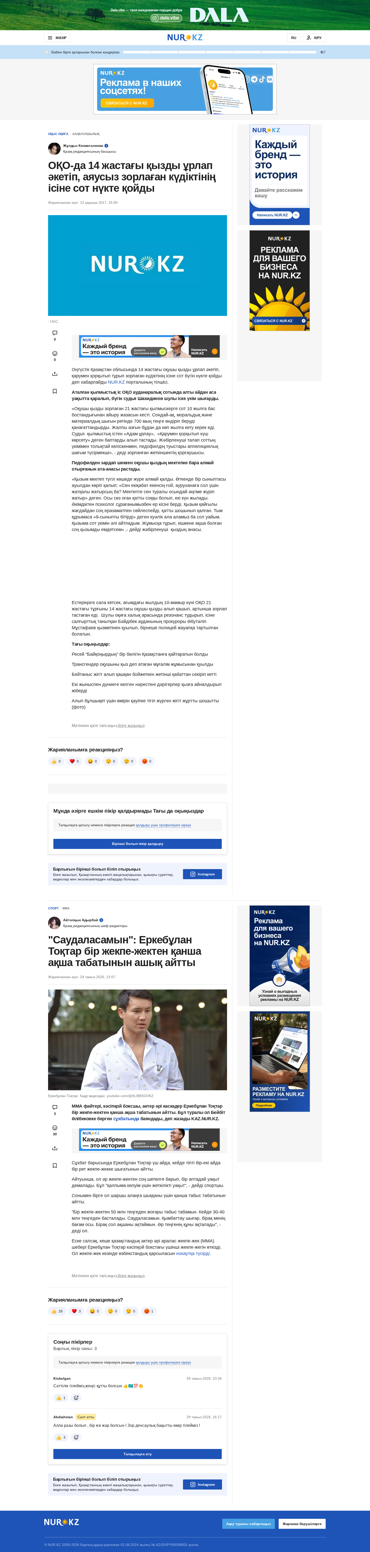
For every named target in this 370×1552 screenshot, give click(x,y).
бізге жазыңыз (131, 725)
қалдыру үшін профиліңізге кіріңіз (163, 825)
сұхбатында (126, 1118)
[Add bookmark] (55, 391)
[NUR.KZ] (185, 38)
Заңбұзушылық (85, 134)
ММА (66, 908)
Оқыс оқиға (58, 134)
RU (293, 38)
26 (61, 1311)
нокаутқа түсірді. (193, 1253)
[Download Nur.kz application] (185, 15)
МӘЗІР (61, 38)
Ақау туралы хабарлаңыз (248, 1524)
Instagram (206, 874)
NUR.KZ (116, 382)
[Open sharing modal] (55, 374)
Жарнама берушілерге (302, 1524)
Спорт (53, 908)
